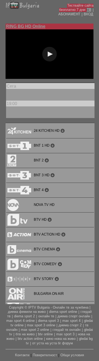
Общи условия (72, 355)
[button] (49, 54)
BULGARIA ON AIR (49, 294)
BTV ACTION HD (47, 234)
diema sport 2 (24, 316)
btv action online (30, 339)
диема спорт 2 (70, 325)
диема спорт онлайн (74, 316)
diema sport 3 (48, 321)
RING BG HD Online (25, 26)
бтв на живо (25, 334)
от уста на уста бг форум (52, 343)
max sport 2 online (35, 330)
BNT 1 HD (42, 145)
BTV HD (41, 220)
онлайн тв (46, 316)
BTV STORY (44, 279)
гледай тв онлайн (67, 330)
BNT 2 (39, 160)
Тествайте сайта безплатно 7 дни (76, 7)
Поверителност (45, 355)
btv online (45, 334)
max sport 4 (71, 321)
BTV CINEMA (45, 249)
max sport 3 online (41, 325)
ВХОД (88, 14)
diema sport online (63, 312)
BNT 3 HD (42, 175)
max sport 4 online (20, 321)
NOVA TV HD (44, 205)
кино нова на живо (61, 339)
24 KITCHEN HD (47, 131)
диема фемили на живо (27, 312)
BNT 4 (39, 190)
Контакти (22, 355)
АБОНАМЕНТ (69, 14)
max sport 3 (65, 334)
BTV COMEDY (46, 264)
